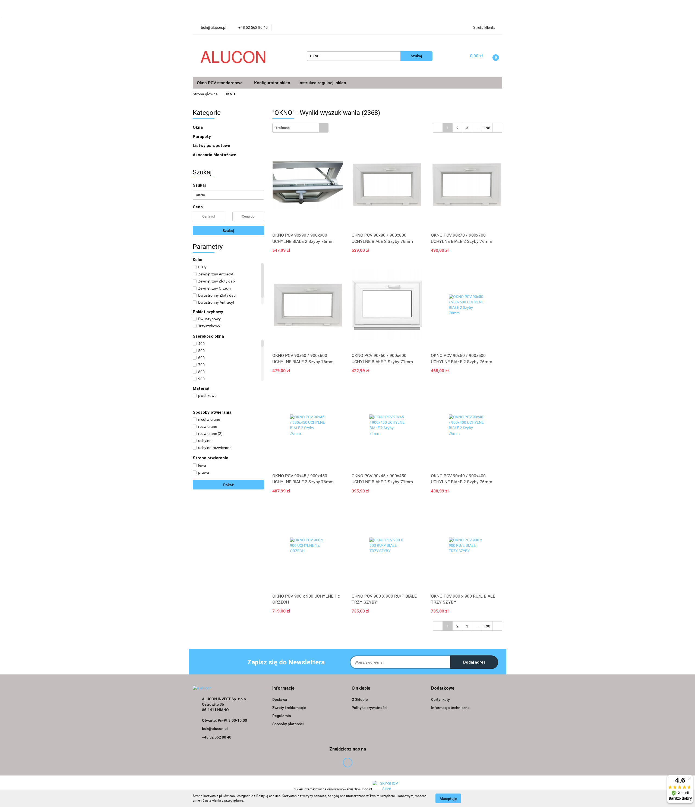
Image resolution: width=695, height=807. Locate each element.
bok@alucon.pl (215, 728)
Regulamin (281, 716)
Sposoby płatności (288, 724)
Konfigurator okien (272, 82)
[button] (283, 688)
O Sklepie (360, 699)
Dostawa (279, 699)
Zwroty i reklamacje (289, 707)
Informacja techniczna (450, 707)
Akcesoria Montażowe (215, 154)
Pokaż (228, 485)
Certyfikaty (440, 699)
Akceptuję (448, 798)
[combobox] (300, 128)
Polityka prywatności (369, 707)
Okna (198, 127)
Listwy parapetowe (211, 145)
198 (487, 128)
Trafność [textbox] (282, 128)
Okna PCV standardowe (220, 82)
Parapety (202, 136)
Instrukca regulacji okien (322, 82)
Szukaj (228, 230)
